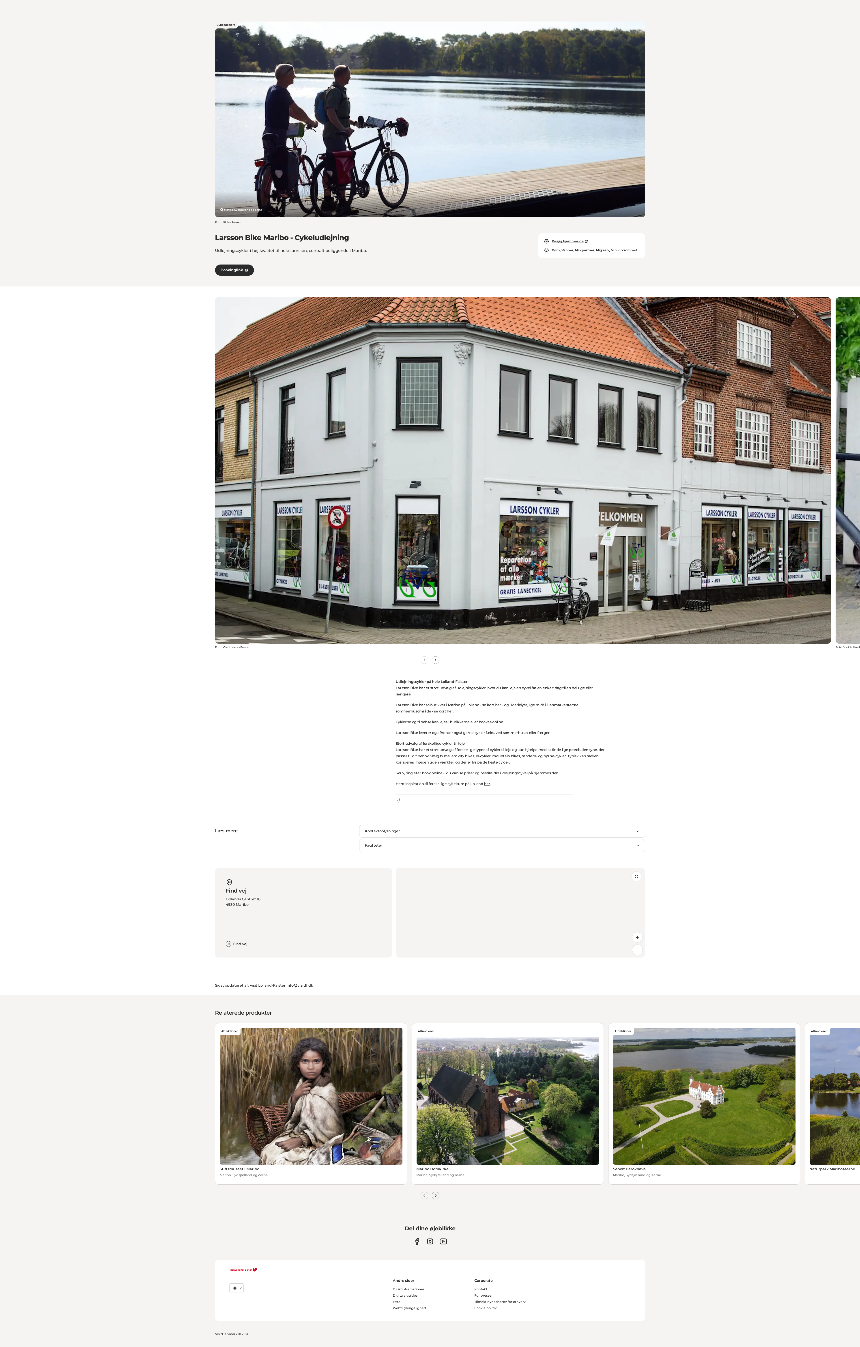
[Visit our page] (417, 1241)
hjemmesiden (546, 773)
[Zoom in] (637, 937)
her (498, 705)
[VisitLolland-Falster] (243, 1270)
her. (450, 711)
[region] (520, 913)
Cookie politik (485, 1308)
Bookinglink (232, 270)
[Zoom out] (637, 950)
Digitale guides (405, 1295)
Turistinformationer (408, 1289)
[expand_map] (636, 876)
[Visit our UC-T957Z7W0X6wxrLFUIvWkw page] (443, 1241)
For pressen (484, 1295)
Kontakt (480, 1289)
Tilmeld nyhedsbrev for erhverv (500, 1302)
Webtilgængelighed (409, 1308)
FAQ (396, 1302)
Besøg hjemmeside (568, 241)
